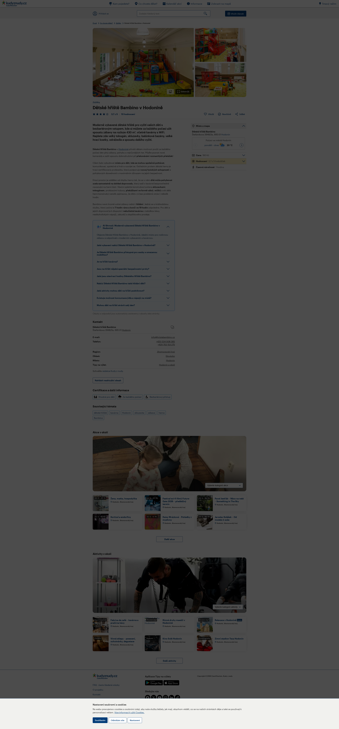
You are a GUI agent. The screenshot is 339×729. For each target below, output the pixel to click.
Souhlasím (100, 720)
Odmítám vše (117, 720)
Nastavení (135, 720)
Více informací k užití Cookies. (129, 712)
